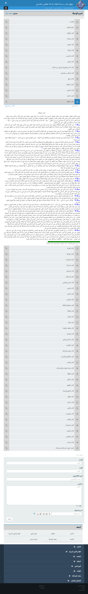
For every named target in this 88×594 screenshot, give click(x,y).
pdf (7, 13)
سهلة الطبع (8, 106)
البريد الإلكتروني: (78, 476)
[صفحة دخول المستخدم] (6, 3)
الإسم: (81, 460)
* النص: (80, 484)
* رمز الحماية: (78, 510)
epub (10, 13)
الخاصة (79, 556)
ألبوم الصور (78, 566)
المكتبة (79, 561)
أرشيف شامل (48, 8)
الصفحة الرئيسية (68, 8)
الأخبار (79, 547)
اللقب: (81, 468)
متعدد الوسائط (76, 576)
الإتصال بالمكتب (76, 581)
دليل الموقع (41, 586)
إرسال (9, 519)
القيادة (79, 571)
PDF (13, 106)
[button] (6, 8)
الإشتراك (83, 588)
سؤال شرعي (58, 8)
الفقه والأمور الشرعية (75, 552)
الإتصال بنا (42, 588)
